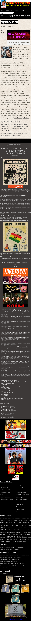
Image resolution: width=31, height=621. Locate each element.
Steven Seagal (19, 504)
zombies (25, 541)
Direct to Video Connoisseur (23, 555)
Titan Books (16, 549)
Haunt (2, 391)
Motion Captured (15, 559)
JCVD (2, 530)
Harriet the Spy (4, 413)
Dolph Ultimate (3, 557)
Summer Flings (14, 129)
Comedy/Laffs (10, 133)
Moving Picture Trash (5, 561)
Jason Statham (27, 527)
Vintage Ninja (22, 565)
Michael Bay (20, 126)
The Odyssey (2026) (5, 390)
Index (2, 497)
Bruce (10, 520)
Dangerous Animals (14, 366)
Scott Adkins (27, 534)
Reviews (16, 10)
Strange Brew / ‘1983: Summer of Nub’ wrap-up (20, 346)
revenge (24, 532)
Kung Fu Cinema (17, 557)
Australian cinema (26, 518)
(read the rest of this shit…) (21, 118)
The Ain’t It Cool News (19, 563)
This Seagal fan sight (5, 565)
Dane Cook (14, 122)
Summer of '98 (9, 539)
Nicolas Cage (19, 502)
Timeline (11, 499)
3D (0, 518)
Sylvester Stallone (20, 509)
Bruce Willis (18, 494)
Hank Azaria (14, 124)
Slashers (21, 487)
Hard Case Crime (19, 547)
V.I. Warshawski (4, 395)
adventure (5, 518)
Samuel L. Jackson (12, 534)
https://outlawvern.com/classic (15, 619)
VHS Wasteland (14, 565)
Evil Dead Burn (4, 406)
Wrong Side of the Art (5, 567)
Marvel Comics (9, 530)
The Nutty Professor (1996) (7, 416)
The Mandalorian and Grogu (7, 407)
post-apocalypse (11, 532)
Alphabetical (7, 497)
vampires (13, 541)
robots (29, 532)
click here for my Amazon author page (15, 198)
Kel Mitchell (4, 126)
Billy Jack (2, 555)
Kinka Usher (12, 126)
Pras (8, 129)
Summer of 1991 (26, 539)
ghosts (16, 527)
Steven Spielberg (20, 506)
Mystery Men (9, 22)
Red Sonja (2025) (4, 397)
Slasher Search (21, 537)
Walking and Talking (5, 399)
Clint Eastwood (26, 494)
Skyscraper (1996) (5, 394)
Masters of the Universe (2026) (11, 316)
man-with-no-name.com (5, 559)
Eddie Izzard (22, 122)
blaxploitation (3, 520)
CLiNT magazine (4, 573)
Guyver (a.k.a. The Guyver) (7, 392)
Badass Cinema (8, 10)
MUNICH (7, 102)
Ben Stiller (7, 122)
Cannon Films (27, 520)
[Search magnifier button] (13, 13)
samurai (20, 534)
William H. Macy (6, 131)
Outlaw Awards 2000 (5, 492)
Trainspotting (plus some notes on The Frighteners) (12, 398)
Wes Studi (23, 129)
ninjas (4, 532)
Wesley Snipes (19, 511)
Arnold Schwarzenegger (21, 492)
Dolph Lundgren (19, 497)
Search (22, 10)
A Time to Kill (13, 321)
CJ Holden (3, 356)
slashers (11, 537)
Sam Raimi (2, 534)
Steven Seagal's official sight (6, 563)
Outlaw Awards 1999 (5, 489)
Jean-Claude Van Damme (21, 499)
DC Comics (6, 525)
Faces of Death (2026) (5, 388)
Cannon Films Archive (11, 555)
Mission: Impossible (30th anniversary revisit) (11, 412)
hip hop (20, 527)
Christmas (4, 523)
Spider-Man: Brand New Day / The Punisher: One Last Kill (13, 381)
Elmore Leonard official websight (7, 547)
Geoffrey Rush (5, 124)
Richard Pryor (14, 561)
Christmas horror (13, 522)
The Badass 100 (4, 487)
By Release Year (4, 499)
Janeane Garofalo (23, 124)
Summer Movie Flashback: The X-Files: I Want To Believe (13, 401)
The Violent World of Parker (6, 549)
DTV (17, 487)
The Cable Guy (4, 417)
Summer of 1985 (17, 539)
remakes (18, 532)
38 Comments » (16, 135)
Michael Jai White (18, 530)
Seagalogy (3, 537)
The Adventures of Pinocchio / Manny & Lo (19, 332)
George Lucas (10, 527)
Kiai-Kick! (10, 557)
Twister (2, 414)
